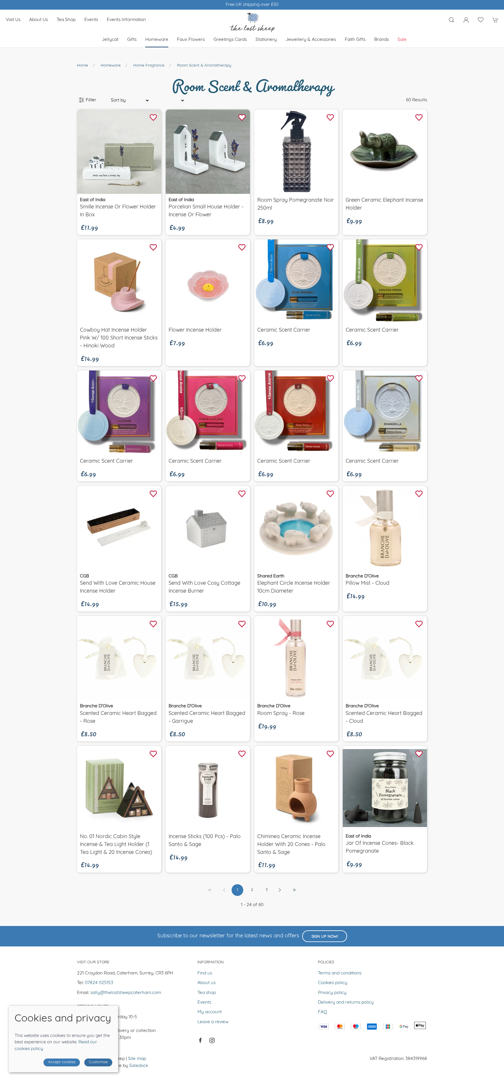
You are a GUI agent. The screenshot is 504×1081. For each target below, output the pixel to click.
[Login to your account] (466, 19)
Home (82, 65)
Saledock (138, 1065)
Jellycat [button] (110, 39)
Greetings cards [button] (230, 39)
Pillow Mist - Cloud (367, 583)
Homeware (111, 65)
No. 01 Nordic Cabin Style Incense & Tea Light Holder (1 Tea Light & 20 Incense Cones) (116, 844)
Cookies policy (332, 983)
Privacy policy (332, 993)
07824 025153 (99, 983)
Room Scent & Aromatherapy (204, 65)
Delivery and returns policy (346, 1002)
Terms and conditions (339, 973)
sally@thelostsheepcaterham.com (125, 993)
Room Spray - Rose (280, 713)
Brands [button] (381, 39)
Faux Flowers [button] (191, 39)
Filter (90, 100)
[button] (451, 19)
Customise (98, 1062)
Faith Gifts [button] (355, 39)
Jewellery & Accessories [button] (311, 39)
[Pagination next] (280, 890)
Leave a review (213, 1022)
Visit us (13, 20)
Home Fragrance (148, 65)
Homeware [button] (156, 39)
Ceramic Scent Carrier (283, 330)
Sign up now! (325, 937)
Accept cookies (61, 1062)
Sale (402, 39)
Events (91, 20)
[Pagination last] (294, 890)
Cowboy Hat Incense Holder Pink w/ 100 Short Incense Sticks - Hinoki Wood (119, 338)
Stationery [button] (266, 39)
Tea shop (66, 20)
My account (209, 1012)
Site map (137, 1058)
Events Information (126, 20)
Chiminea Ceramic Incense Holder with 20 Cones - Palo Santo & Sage (291, 844)
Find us (204, 973)
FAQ (322, 1012)
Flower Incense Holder (195, 330)
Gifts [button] (131, 39)
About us (38, 20)
